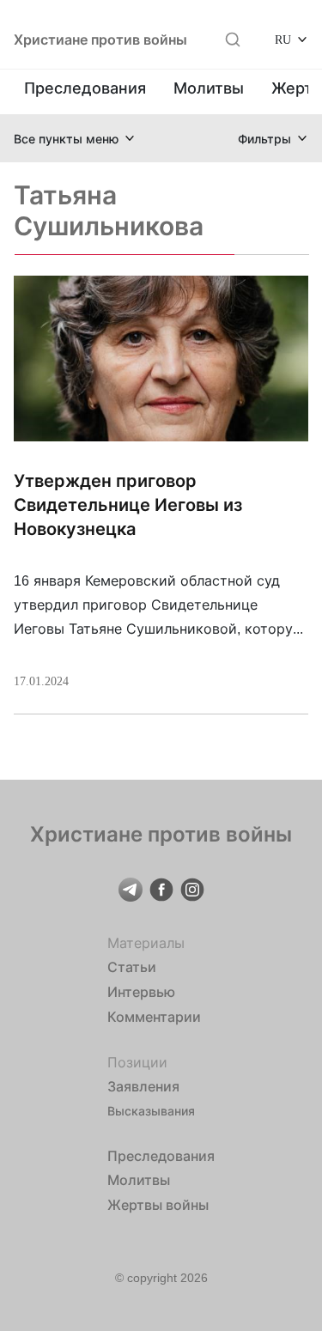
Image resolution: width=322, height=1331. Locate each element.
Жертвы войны (158, 1204)
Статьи (131, 966)
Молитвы (208, 88)
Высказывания (151, 1110)
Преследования (85, 88)
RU (283, 39)
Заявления (143, 1086)
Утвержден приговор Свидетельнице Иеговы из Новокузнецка (128, 505)
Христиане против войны (100, 39)
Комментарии (154, 1016)
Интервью (141, 991)
